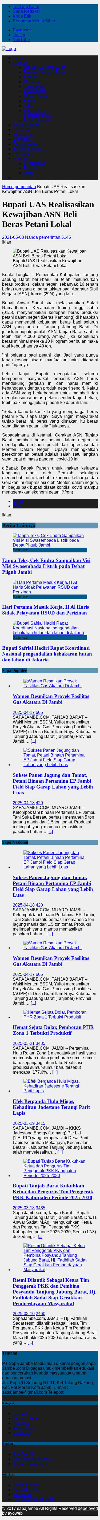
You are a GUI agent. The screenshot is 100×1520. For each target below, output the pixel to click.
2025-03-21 (24, 1043)
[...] (33, 741)
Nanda (31, 237)
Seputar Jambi (26, 125)
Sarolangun (34, 86)
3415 (40, 1123)
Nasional (21, 129)
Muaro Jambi (35, 96)
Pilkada (30, 168)
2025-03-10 (24, 1313)
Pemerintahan (26, 144)
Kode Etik (22, 16)
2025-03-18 (24, 1208)
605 (39, 712)
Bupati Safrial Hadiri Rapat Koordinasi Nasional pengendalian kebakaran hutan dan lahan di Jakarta (47, 653)
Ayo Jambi (23, 1454)
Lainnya (20, 158)
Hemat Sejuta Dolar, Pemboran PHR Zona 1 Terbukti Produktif (53, 1030)
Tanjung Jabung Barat (44, 67)
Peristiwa (21, 153)
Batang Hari (34, 91)
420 (39, 803)
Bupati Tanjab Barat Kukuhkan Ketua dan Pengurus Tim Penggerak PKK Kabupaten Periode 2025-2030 (53, 1191)
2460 (40, 1313)
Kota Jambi (34, 110)
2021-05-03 (13, 237)
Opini (28, 173)
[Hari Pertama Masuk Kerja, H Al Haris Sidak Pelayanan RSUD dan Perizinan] (50, 592)
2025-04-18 (24, 803)
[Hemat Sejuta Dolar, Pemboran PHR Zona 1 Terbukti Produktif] (55, 1017)
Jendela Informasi (29, 1463)
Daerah (20, 62)
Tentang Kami (26, 6)
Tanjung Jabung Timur (44, 72)
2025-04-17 (24, 712)
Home (18, 57)
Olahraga (21, 139)
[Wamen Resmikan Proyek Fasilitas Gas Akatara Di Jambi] (55, 686)
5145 (66, 237)
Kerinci (30, 77)
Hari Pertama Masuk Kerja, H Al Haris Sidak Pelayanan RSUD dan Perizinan (45, 610)
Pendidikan (34, 163)
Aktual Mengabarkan (32, 1459)
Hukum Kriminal (28, 149)
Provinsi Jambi (37, 120)
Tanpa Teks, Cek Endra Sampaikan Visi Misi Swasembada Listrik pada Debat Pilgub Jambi (46, 566)
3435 (40, 1043)
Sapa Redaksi (26, 11)
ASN (17, 506)
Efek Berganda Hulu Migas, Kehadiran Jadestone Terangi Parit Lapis (51, 1107)
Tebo (28, 105)
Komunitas (23, 134)
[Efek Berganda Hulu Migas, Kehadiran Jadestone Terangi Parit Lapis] (55, 1091)
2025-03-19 (24, 1123)
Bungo (29, 101)
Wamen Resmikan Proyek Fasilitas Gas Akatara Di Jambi (51, 699)
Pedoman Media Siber (34, 21)
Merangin (32, 81)
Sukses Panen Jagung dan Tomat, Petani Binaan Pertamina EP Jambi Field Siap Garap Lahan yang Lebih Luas (53, 783)
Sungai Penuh (37, 115)
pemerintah (49, 237)
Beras (18, 501)
